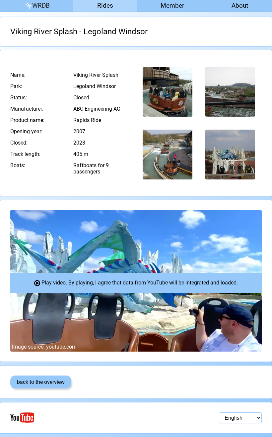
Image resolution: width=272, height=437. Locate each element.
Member (172, 5)
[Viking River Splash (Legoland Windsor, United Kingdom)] (167, 91)
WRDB (41, 5)
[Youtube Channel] (73, 417)
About (240, 5)
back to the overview (41, 382)
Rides (105, 5)
